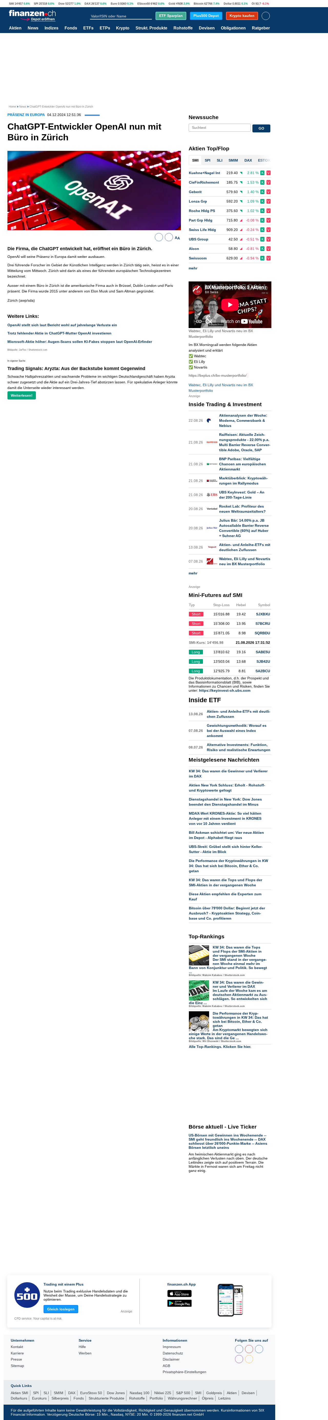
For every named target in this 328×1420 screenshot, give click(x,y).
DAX (87, 3)
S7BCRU (262, 624)
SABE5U (263, 652)
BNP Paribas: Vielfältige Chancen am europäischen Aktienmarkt (242, 464)
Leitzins (224, 1398)
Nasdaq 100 (139, 1393)
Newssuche (204, 117)
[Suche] (149, 15)
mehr (193, 268)
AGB (166, 1366)
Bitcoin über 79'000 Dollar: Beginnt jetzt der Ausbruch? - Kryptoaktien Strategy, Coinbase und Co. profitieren (227, 913)
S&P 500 (183, 1393)
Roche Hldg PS (202, 211)
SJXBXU (263, 614)
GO (261, 128)
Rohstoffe (183, 28)
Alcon (194, 249)
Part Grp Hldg (200, 220)
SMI (11, 3)
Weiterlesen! (22, 395)
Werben (85, 1353)
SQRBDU (262, 633)
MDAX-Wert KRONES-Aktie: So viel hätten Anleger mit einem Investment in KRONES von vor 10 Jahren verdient (225, 818)
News (33, 28)
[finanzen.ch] (32, 13)
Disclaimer (171, 1359)
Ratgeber (261, 28)
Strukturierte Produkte (106, 1398)
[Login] (266, 16)
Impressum (172, 1347)
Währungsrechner (182, 1398)
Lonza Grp (198, 201)
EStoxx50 (143, 3)
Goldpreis (214, 1393)
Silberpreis (60, 1398)
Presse (16, 1359)
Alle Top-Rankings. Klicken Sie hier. (220, 1047)
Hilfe (82, 1347)
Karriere (17, 1353)
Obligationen (233, 28)
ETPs (105, 28)
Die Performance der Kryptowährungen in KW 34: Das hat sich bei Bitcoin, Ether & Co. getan (228, 866)
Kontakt (17, 1347)
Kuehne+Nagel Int (204, 173)
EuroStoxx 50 (91, 1393)
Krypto (122, 28)
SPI (36, 3)
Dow (61, 3)
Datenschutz (173, 1353)
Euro (114, 3)
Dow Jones (116, 1393)
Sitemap (17, 1366)
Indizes (51, 28)
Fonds (71, 28)
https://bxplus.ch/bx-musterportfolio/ (218, 375)
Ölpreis (207, 1398)
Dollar (228, 3)
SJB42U (263, 661)
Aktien (15, 28)
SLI (46, 1393)
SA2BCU (262, 671)
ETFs (88, 28)
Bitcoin (198, 3)
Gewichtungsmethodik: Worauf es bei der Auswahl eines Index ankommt (236, 730)
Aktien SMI (19, 1393)
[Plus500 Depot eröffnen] (38, 19)
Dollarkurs (19, 1398)
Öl (253, 3)
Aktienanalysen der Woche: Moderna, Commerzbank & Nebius (243, 420)
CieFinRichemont (204, 182)
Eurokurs (39, 1398)
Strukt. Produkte (151, 28)
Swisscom (198, 258)
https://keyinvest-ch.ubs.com (224, 690)
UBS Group (198, 239)
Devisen (207, 28)
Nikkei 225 (162, 1393)
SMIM (58, 1393)
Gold (172, 3)
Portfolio (156, 1398)
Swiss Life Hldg (202, 230)
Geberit (195, 192)
